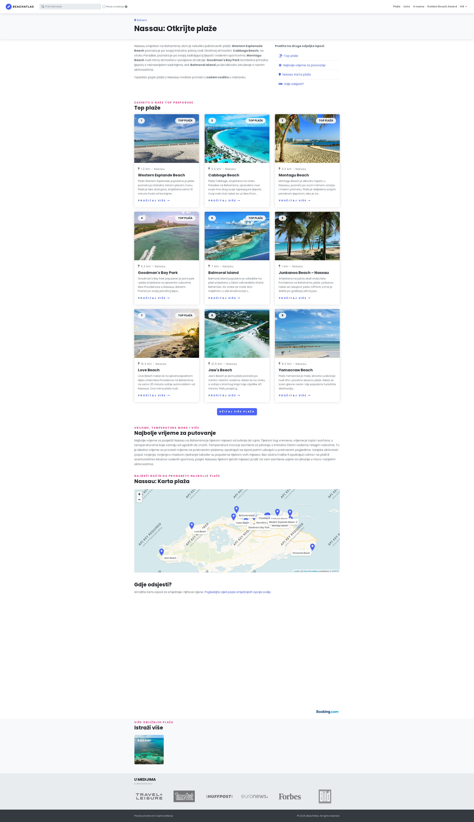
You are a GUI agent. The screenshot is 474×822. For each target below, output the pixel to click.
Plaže (396, 6)
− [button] (139, 499)
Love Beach (149, 370)
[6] (307, 236)
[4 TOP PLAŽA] (166, 236)
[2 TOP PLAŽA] (237, 138)
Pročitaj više (152, 200)
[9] (307, 333)
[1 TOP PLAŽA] (166, 138)
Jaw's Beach (220, 370)
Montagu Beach (294, 175)
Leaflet (297, 571)
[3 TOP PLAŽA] (307, 138)
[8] (237, 333)
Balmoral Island (223, 272)
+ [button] (139, 494)
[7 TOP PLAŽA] (166, 333)
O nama (418, 6)
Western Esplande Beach (161, 175)
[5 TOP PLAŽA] (237, 236)
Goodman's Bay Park (158, 272)
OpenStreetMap (310, 571)
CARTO (335, 571)
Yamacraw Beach (296, 370)
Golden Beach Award (442, 6)
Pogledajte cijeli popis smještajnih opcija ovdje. (237, 592)
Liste (406, 6)
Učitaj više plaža (237, 411)
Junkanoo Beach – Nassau (304, 272)
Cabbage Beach (223, 175)
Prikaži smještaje (115, 6)
